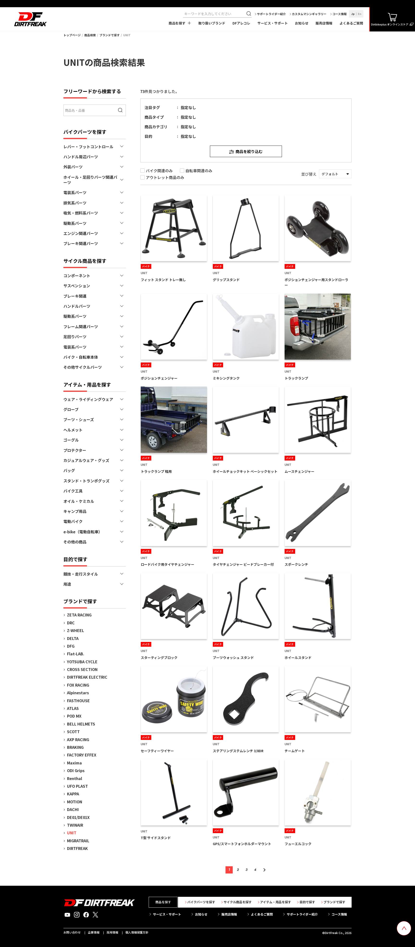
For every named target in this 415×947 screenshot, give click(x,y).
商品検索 (90, 35)
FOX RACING (78, 685)
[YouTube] (67, 915)
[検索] (249, 13)
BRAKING (75, 747)
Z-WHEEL (75, 630)
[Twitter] (95, 915)
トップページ (72, 35)
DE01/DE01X (78, 817)
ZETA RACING (79, 615)
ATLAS (73, 708)
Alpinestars (78, 692)
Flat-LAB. (75, 654)
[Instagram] (76, 915)
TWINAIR (75, 825)
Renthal (74, 778)
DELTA (73, 638)
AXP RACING (78, 739)
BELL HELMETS (81, 724)
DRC (71, 623)
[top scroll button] (404, 928)
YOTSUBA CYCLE (82, 661)
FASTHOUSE (78, 700)
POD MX (74, 716)
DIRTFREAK (77, 848)
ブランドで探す (109, 35)
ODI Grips (76, 770)
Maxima (74, 763)
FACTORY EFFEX (81, 755)
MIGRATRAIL (78, 840)
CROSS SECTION (82, 669)
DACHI (73, 809)
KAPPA (73, 794)
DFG (70, 646)
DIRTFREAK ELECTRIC (87, 677)
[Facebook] (86, 915)
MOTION (74, 802)
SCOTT (73, 731)
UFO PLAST (77, 786)
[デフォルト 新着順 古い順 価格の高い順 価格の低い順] (335, 173)
